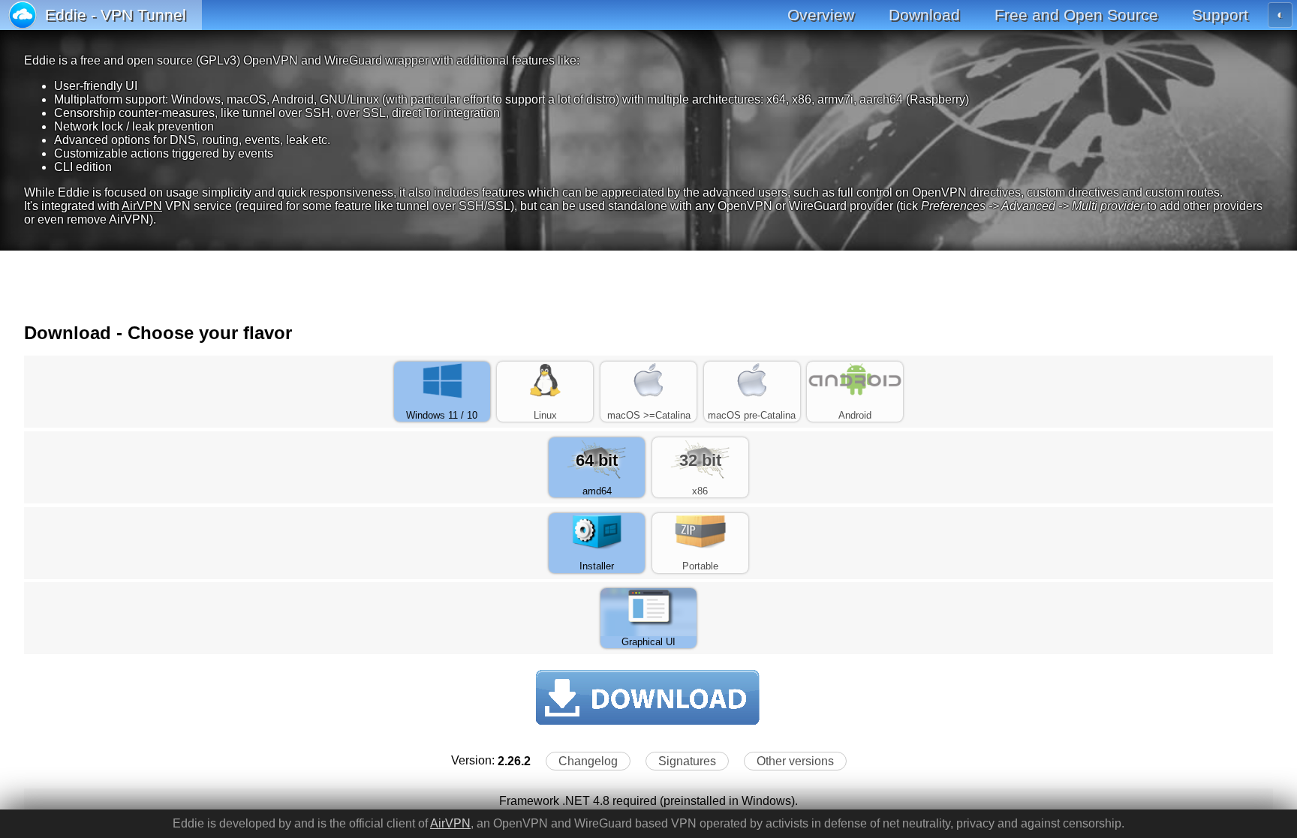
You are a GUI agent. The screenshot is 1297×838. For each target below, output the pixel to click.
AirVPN (142, 206)
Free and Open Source (1076, 14)
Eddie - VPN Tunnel (115, 14)
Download (924, 14)
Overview (820, 14)
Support (1220, 14)
